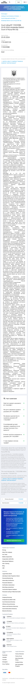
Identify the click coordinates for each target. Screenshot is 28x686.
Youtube (4, 659)
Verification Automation (8, 585)
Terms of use (18, 656)
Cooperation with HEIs (8, 559)
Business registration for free (14, 540)
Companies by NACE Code (8, 599)
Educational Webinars (7, 561)
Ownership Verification (8, 580)
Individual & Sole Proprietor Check (11, 576)
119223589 (20, 502)
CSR (3, 568)
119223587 (20, 499)
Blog (3, 565)
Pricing (4, 550)
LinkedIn (4, 657)
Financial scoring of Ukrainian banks (11, 591)
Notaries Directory (7, 611)
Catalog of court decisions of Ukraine (10, 16)
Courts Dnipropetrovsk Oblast (8, 18)
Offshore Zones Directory (8, 604)
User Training (5, 563)
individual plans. (17, 9)
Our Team (4, 554)
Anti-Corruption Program (19, 665)
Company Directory (7, 597)
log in (19, 2)
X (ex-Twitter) (5, 664)
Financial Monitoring (7, 578)
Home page (4, 13)
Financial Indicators (7, 582)
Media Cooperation (7, 556)
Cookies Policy (19, 662)
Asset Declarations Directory (9, 608)
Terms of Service (19, 653)
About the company (7, 552)
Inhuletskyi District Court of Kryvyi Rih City (11, 20)
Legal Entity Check (7, 573)
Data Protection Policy (19, 659)
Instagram (4, 661)
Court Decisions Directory (8, 602)
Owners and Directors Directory (10, 606)
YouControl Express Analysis (9, 589)
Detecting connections (8, 587)
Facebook (4, 655)
